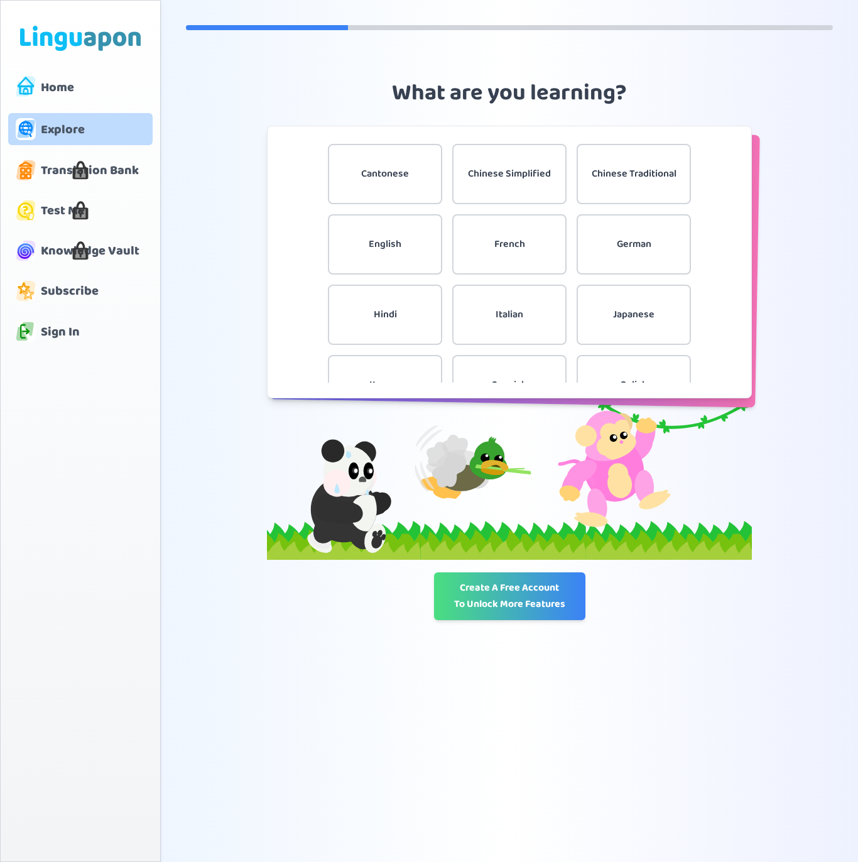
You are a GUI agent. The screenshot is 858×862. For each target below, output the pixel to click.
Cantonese (385, 174)
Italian (509, 314)
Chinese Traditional (634, 174)
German (634, 244)
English (385, 244)
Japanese (633, 314)
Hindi (385, 314)
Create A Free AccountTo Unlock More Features (509, 596)
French (509, 244)
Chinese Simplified (509, 174)
